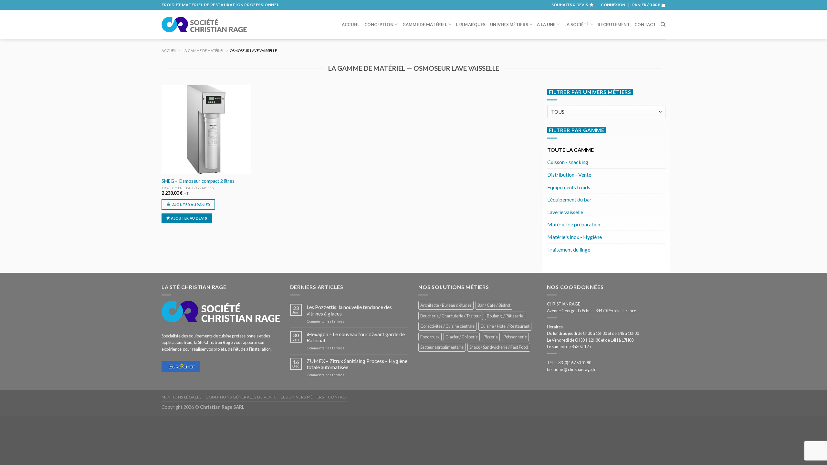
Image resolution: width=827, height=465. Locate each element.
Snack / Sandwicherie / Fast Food (498, 347)
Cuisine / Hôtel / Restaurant (504, 326)
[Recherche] (663, 24)
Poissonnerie (515, 336)
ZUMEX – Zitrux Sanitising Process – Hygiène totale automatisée (357, 364)
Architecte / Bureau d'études (446, 305)
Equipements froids (568, 187)
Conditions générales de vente (241, 397)
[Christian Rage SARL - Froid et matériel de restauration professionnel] (204, 24)
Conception (379, 24)
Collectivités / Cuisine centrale (447, 326)
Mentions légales (182, 397)
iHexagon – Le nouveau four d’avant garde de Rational (356, 337)
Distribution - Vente (569, 174)
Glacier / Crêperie (461, 336)
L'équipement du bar (569, 199)
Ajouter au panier (191, 204)
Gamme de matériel (425, 24)
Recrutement (614, 24)
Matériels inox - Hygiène (574, 237)
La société (576, 24)
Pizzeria (491, 336)
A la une (546, 24)
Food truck (430, 336)
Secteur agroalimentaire (442, 347)
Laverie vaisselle (565, 212)
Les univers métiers (302, 397)
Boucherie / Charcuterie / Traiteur (450, 315)
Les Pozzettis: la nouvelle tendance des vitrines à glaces (349, 310)
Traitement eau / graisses (188, 188)
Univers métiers (509, 24)
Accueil (351, 24)
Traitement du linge (568, 249)
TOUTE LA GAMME (570, 150)
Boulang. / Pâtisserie (505, 315)
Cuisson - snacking (567, 162)
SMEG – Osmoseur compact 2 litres (198, 181)
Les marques (471, 24)
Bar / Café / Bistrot (493, 305)
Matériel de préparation (573, 224)
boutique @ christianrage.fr (571, 369)
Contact (645, 24)
